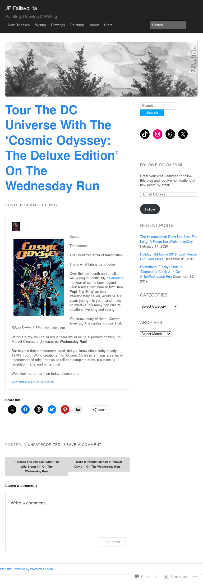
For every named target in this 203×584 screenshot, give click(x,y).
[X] (183, 134)
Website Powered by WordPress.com (26, 569)
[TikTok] (145, 134)
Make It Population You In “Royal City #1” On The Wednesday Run (99, 464)
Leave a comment (83, 444)
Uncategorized (44, 444)
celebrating (115, 277)
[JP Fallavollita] (101, 69)
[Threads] (170, 134)
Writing (40, 24)
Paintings (77, 24)
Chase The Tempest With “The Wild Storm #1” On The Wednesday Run (36, 466)
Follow (150, 209)
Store (108, 24)
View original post (22, 382)
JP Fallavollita (21, 8)
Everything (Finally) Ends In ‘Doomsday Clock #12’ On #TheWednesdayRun (161, 271)
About (94, 24)
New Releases (19, 24)
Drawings (58, 24)
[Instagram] (157, 134)
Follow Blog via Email (161, 164)
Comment (112, 542)
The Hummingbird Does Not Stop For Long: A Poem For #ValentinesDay (168, 239)
